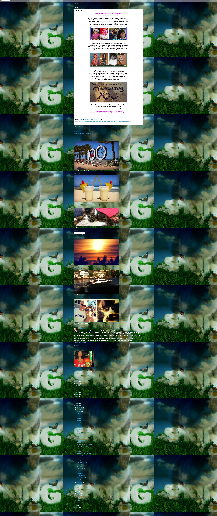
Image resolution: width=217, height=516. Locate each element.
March (78, 495)
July (78, 487)
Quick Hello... (80, 473)
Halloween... (80, 413)
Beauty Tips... (80, 479)
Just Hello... (79, 418)
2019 (77, 392)
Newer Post (78, 126)
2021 (77, 387)
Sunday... (79, 451)
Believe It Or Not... (81, 433)
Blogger (125, 371)
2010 (77, 507)
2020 (77, 390)
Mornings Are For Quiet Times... (85, 444)
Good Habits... (80, 455)
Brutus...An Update (81, 438)
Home (108, 126)
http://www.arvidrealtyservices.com (82, 133)
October (79, 411)
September (79, 482)
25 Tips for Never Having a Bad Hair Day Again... (89, 449)
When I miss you (127, 121)
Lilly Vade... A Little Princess (84, 453)
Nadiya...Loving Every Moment (80, 3)
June (78, 489)
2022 (77, 385)
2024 (77, 381)
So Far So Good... (81, 435)
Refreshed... (79, 420)
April (78, 493)
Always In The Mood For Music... (85, 416)
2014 (77, 403)
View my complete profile (80, 342)
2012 (77, 503)
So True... (79, 424)
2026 (77, 376)
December (79, 407)
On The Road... (80, 464)
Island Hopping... (81, 440)
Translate (84, 234)
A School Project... (81, 475)
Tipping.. (79, 427)
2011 (77, 505)
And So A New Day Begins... (83, 446)
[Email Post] (101, 119)
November (79, 409)
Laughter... (79, 442)
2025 (77, 379)
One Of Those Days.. (82, 477)
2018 (77, 394)
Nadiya (81, 328)
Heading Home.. (80, 460)
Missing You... (80, 471)
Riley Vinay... (80, 466)
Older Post (139, 126)
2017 (77, 396)
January (79, 500)
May (78, 491)
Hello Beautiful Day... (82, 468)
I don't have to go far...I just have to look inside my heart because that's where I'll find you (101, 121)
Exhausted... (80, 429)
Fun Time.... (79, 422)
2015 (77, 401)
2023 (77, 383)
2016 (77, 399)
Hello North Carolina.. (82, 462)
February (79, 498)
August (79, 484)
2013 (77, 405)
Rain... (78, 431)
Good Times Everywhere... (83, 457)
